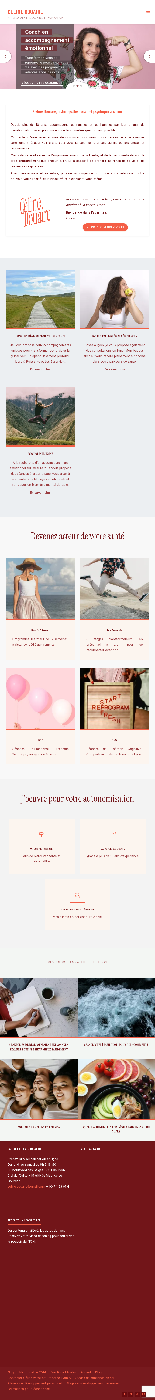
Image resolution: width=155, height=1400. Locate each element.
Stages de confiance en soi (94, 1378)
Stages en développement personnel (92, 1383)
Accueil (85, 1372)
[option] (77, 56)
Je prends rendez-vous (105, 227)
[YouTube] (137, 1394)
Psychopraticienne (40, 454)
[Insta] (130, 1394)
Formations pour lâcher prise (29, 1389)
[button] (74, 86)
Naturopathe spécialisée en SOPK (114, 336)
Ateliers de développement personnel (35, 1383)
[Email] (143, 1394)
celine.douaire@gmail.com (27, 1186)
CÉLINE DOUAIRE (25, 11)
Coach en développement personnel (40, 336)
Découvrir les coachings (42, 83)
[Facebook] (124, 1394)
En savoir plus (40, 369)
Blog (98, 1372)
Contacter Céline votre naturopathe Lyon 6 (39, 1378)
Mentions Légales (63, 1372)
